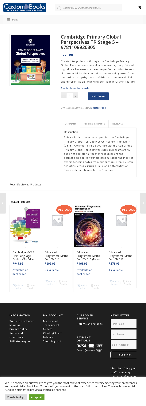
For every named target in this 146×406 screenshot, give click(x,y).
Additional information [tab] (94, 123)
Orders (47, 328)
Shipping (15, 324)
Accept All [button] (36, 397)
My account (50, 320)
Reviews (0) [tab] (118, 123)
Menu (15, 19)
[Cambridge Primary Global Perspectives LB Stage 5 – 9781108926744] (3, 203)
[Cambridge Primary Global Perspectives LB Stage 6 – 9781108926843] (143, 203)
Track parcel (51, 324)
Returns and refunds (90, 323)
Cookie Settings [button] (16, 397)
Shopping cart (52, 341)
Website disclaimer (22, 320)
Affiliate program (21, 341)
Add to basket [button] (19, 286)
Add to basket (98, 96)
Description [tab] (70, 123)
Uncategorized (98, 107)
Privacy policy (19, 328)
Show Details (31, 286)
